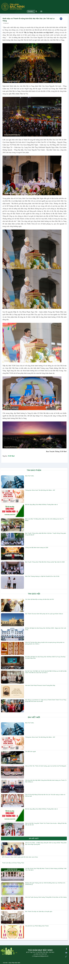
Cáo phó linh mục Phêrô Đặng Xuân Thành (37, 926)
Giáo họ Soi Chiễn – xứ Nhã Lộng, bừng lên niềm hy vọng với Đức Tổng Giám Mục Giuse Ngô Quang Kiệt (46, 843)
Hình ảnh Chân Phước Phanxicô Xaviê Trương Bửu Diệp (40, 685)
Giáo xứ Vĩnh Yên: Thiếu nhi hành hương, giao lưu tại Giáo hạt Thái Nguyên (45, 766)
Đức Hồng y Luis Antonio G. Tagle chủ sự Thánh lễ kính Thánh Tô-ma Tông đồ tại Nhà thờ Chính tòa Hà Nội (45, 700)
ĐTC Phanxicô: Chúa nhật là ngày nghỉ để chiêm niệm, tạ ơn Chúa (20, 857)
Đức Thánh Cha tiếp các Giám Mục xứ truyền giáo (38, 911)
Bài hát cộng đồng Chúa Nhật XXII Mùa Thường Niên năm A (41, 504)
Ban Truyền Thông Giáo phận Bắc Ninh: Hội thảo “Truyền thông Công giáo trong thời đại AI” (45, 533)
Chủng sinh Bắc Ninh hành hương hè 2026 (36, 547)
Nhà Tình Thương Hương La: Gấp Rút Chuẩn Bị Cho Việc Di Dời (42, 576)
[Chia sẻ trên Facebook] (61, 18)
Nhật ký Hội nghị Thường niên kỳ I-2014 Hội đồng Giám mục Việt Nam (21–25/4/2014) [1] (45, 883)
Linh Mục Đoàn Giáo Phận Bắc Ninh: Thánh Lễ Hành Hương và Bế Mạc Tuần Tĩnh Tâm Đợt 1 (45, 869)
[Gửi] (36, 11)
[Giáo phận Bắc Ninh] (12, 6)
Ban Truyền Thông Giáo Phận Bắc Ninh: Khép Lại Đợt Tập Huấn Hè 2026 (45, 562)
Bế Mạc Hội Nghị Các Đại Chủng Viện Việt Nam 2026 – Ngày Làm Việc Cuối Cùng (45, 628)
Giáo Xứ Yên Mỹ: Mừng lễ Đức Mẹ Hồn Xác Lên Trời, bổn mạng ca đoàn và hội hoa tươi (45, 795)
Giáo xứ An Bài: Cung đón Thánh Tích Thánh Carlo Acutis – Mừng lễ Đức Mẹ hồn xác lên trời (46, 824)
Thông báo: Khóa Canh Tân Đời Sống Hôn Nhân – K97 (40, 490)
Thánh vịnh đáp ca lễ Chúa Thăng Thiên (13, 863)
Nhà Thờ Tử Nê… (29, 476)
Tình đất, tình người (30, 751)
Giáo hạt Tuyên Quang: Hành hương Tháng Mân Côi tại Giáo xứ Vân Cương (45, 897)
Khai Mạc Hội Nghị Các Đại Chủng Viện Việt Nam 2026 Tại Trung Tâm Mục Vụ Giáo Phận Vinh (45, 657)
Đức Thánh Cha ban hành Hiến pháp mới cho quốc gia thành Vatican (44, 613)
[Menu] (41, 11)
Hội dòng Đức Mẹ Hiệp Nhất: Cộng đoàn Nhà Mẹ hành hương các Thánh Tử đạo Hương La (45, 781)
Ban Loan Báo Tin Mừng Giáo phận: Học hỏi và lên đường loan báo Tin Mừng (44, 519)
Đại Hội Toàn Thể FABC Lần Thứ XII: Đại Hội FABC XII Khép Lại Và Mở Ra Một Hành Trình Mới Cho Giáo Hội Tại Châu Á (45, 671)
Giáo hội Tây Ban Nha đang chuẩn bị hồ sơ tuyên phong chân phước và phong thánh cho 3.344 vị (44, 643)
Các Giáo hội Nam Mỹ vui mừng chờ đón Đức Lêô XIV (39, 599)
